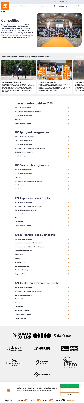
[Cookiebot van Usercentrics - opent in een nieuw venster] (8, 400)
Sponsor (17, 258)
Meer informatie (20, 185)
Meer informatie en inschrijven (24, 152)
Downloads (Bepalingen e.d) (23, 123)
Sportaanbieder (70, 1)
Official (62, 1)
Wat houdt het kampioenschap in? (25, 136)
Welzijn (48, 6)
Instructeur (80, 1)
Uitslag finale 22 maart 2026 (23, 140)
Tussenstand (19, 214)
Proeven (17, 218)
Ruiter (55, 1)
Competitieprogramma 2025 (23, 173)
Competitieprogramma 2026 (23, 115)
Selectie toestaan (70, 390)
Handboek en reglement (22, 156)
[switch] (38, 400)
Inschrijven (18, 119)
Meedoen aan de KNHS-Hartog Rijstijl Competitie (30, 247)
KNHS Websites (61, 6)
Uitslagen (18, 177)
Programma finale (20, 274)
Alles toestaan (69, 385)
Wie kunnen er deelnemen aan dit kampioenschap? (30, 148)
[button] (77, 57)
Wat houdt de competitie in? (23, 107)
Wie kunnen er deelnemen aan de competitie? (28, 111)
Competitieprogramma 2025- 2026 (25, 210)
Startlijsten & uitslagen (22, 266)
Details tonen (70, 400)
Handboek (18, 189)
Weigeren (70, 394)
